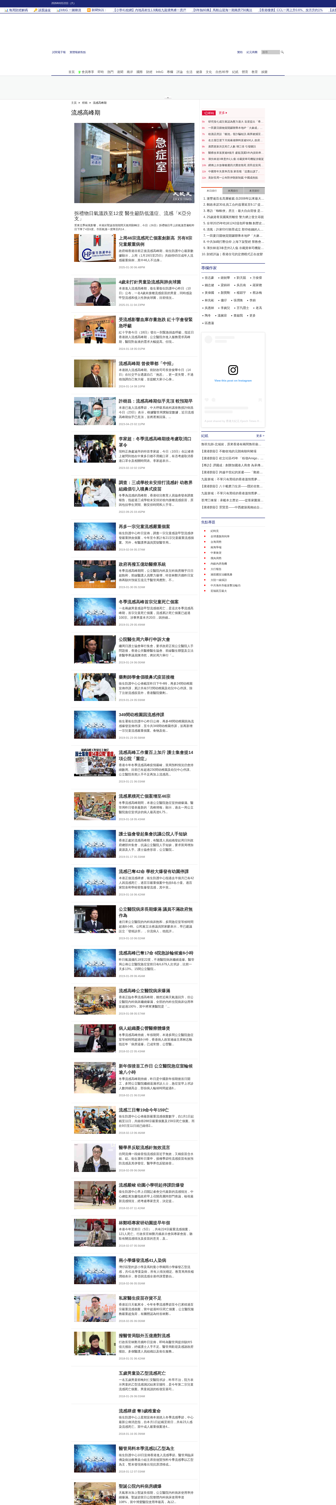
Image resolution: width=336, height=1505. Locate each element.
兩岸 (130, 72)
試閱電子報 (59, 52)
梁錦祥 (225, 285)
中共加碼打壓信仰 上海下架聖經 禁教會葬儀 (235, 242)
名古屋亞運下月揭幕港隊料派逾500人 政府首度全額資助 (235, 140)
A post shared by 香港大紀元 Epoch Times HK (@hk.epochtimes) (244, 421)
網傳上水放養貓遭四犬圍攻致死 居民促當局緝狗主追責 (235, 165)
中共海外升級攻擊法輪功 (226, 585)
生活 (189, 72)
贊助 (240, 52)
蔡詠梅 (257, 292)
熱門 (110, 72)
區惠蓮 (209, 323)
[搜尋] (282, 52)
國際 (139, 72)
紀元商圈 (252, 52)
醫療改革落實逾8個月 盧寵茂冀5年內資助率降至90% (236, 153)
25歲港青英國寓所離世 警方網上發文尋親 (235, 217)
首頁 (71, 72)
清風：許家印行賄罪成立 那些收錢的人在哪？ (235, 230)
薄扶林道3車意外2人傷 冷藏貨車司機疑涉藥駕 (236, 158)
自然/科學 (222, 72)
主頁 (74, 102)
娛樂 (264, 72)
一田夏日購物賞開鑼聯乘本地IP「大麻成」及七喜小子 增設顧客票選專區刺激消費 (235, 128)
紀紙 (235, 72)
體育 (245, 72)
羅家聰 (257, 285)
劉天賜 (241, 277)
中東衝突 (216, 552)
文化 (209, 72)
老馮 (259, 308)
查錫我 (238, 315)
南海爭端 (216, 547)
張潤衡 (238, 300)
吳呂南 (241, 285)
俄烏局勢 (216, 558)
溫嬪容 (222, 315)
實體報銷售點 (78, 52)
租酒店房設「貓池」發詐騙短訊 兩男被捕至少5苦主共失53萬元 (235, 134)
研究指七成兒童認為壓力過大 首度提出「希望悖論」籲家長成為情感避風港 (235, 122)
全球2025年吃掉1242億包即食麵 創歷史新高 (236, 224)
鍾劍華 (225, 277)
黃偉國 (209, 292)
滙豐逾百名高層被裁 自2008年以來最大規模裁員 (235, 199)
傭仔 (224, 300)
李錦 (252, 300)
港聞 (120, 72)
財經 (149, 72)
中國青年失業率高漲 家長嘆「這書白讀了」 (234, 171)
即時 (101, 72)
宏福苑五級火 (219, 590)
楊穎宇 (241, 292)
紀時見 (215, 530)
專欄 (170, 72)
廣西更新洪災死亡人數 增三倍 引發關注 (232, 146)
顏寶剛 (225, 292)
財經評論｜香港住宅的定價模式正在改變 (235, 254)
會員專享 (88, 72)
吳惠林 (209, 308)
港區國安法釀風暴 (221, 574)
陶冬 (208, 315)
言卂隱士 (243, 308)
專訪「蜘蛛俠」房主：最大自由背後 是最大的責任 (235, 211)
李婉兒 (225, 308)
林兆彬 (209, 300)
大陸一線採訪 (219, 579)
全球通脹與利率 (220, 536)
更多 (252, 315)
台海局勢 (216, 541)
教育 (255, 72)
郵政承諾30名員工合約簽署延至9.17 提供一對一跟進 (235, 205)
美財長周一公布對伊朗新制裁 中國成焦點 (233, 177)
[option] (134, 163)
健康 (199, 72)
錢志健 (209, 285)
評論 (180, 72)
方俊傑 (257, 277)
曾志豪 (209, 277)
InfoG (159, 72)
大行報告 (216, 569)
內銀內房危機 (219, 563)
